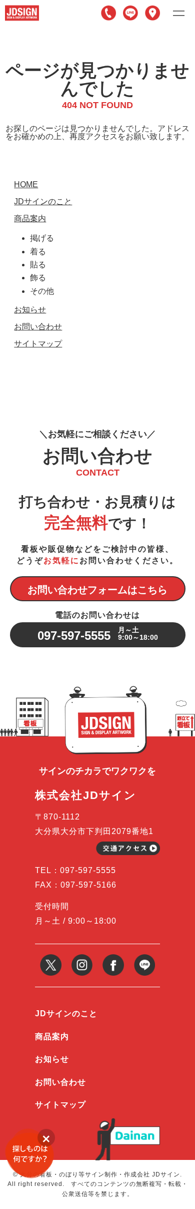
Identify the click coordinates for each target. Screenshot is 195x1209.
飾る (38, 277)
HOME (26, 185)
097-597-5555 (108, 13)
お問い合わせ (38, 327)
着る (38, 251)
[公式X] (51, 958)
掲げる (42, 238)
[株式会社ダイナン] (135, 1130)
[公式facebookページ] (113, 958)
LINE (130, 13)
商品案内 (30, 219)
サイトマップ (38, 344)
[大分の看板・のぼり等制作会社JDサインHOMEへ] (22, 9)
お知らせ (30, 310)
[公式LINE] (145, 958)
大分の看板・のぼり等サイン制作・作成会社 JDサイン (100, 1174)
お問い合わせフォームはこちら (98, 589)
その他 (42, 291)
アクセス (152, 13)
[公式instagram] (82, 958)
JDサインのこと (43, 202)
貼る (38, 264)
